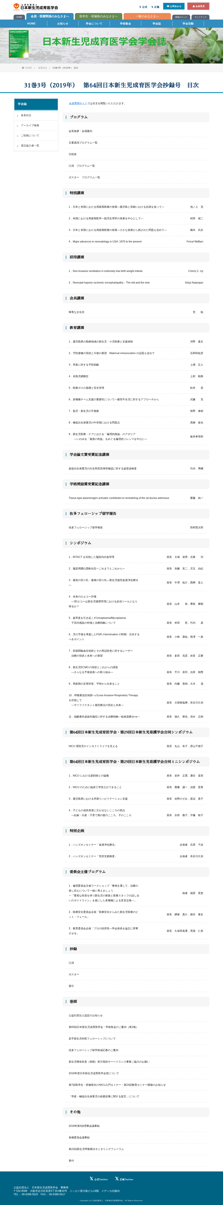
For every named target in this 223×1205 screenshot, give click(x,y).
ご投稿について (30, 135)
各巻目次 (42, 67)
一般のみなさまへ (147, 16)
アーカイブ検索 (30, 125)
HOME (19, 17)
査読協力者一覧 (30, 145)
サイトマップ (200, 17)
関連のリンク (181, 17)
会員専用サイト (78, 103)
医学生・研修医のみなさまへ (99, 16)
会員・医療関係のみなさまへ (50, 16)
